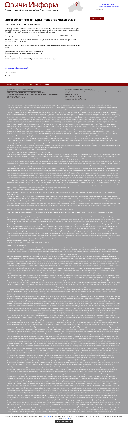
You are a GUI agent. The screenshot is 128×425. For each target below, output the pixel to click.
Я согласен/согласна (64, 421)
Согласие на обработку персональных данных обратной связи (26, 92)
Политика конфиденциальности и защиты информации (24, 91)
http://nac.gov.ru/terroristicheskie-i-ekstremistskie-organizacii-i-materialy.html (37, 209)
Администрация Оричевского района (17, 68)
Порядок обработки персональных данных (20, 89)
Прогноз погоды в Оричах (108, 4)
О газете (10, 84)
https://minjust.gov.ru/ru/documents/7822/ (26, 242)
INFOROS (80, 99)
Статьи (30, 84)
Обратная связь (42, 84)
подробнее (47, 416)
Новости (20, 84)
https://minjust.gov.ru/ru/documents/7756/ (26, 149)
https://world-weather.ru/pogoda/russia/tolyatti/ (108, 6)
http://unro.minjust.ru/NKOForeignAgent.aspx (27, 189)
